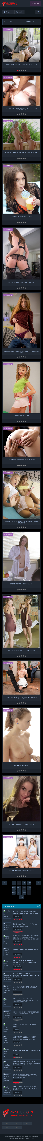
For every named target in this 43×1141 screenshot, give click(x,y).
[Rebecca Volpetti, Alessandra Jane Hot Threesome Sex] (21, 321)
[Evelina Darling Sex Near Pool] (21, 188)
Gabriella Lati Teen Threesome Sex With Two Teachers (21, 698)
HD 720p (16, 1029)
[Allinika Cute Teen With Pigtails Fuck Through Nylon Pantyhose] (7, 914)
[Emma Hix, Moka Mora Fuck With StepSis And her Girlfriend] (21, 494)
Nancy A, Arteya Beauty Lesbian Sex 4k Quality (21, 153)
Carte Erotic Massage (21, 765)
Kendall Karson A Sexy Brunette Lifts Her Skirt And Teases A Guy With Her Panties (25, 1075)
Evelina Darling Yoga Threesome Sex (22, 870)
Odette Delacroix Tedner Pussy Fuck (22, 460)
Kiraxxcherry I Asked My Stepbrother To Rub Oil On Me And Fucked (26, 975)
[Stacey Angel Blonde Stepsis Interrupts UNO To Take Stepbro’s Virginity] (7, 964)
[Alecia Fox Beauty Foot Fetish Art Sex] (21, 621)
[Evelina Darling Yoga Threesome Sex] (21, 851)
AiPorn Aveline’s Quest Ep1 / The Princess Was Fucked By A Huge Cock (25, 987)
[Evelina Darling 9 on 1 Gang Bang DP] (21, 799)
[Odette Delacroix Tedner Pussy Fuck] (21, 442)
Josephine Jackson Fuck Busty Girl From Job (21, 65)
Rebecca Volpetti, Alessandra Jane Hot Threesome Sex (21, 351)
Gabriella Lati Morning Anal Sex (21, 584)
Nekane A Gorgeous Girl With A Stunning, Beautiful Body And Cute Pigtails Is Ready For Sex (26, 1063)
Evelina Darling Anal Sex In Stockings (21, 282)
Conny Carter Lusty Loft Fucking (25, 950)
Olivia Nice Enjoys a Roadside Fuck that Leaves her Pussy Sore (26, 1012)
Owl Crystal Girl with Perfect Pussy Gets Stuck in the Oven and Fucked (25, 1088)
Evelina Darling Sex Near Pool (21, 217)
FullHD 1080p (8, 30)
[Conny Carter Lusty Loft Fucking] (7, 952)
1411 (18, 888)
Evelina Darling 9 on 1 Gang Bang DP (21, 824)
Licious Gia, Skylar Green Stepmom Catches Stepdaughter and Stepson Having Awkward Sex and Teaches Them (26, 938)
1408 (24, 883)
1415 (18, 892)
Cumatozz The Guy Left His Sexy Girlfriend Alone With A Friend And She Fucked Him (25, 924)
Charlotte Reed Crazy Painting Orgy (24, 1025)
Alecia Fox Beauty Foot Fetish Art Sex (21, 650)
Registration (19, 12)
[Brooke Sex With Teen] (21, 387)
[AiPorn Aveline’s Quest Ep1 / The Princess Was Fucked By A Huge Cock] (7, 989)
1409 (29, 883)
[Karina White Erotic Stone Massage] (7, 1052)
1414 (13, 892)
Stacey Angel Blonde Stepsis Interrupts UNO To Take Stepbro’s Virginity (25, 962)
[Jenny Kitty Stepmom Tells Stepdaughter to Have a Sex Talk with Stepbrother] (7, 1002)
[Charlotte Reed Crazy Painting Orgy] (7, 1027)
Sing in (8, 12)
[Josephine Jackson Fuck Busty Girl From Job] (21, 44)
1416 (24, 892)
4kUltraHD (17, 1042)
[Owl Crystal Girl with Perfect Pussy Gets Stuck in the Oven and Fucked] (7, 1090)
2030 (21, 897)
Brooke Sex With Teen (21, 416)
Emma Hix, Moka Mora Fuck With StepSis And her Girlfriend (21, 522)
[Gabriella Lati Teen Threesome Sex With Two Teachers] (21, 678)
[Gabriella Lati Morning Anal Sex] (21, 557)
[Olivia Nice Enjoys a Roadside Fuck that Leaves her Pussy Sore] (7, 1014)
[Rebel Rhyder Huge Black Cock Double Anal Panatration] (21, 90)
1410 (13, 888)
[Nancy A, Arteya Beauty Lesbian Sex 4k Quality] (21, 135)
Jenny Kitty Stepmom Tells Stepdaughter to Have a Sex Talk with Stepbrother (25, 1000)
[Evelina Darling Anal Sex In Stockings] (21, 253)
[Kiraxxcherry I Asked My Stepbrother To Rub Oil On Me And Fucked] (7, 977)
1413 (29, 888)
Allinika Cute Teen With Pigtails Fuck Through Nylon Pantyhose (25, 912)
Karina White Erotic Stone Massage (26, 1050)
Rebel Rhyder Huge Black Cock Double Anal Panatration (21, 109)
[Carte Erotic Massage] (21, 735)
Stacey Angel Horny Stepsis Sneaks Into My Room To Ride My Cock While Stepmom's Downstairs (26, 1038)
